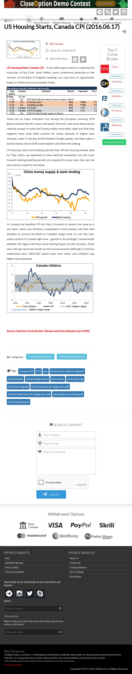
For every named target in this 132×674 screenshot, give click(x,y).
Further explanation (13, 665)
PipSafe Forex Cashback (72, 356)
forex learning (75, 378)
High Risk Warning (14, 562)
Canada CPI (26, 371)
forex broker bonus (37, 378)
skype (44, 592)
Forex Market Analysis (40, 356)
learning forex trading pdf (68, 394)
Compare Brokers (78, 567)
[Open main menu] (28, 20)
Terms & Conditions (14, 572)
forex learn (57, 378)
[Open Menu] (124, 31)
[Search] (60, 608)
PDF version (56, 43)
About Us (74, 558)
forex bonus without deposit (67, 371)
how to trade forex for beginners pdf (29, 394)
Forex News (75, 576)
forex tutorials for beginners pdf (50, 386)
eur (46, 371)
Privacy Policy (12, 567)
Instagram (126, 12)
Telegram (102, 12)
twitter (118, 12)
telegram (13, 593)
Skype (110, 12)
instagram (23, 592)
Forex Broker (15, 378)
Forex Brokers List (114, 142)
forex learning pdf (18, 386)
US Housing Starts (18, 401)
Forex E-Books (76, 572)
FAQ (7, 558)
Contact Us (74, 562)
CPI (38, 371)
